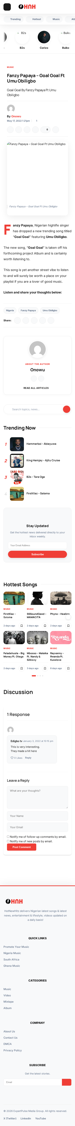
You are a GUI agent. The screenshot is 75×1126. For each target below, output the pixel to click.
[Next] (68, 617)
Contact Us (10, 1037)
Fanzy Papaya (28, 310)
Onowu (16, 116)
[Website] (34, 379)
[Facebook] (10, 129)
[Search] (61, 7)
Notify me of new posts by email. (31, 841)
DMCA (7, 1044)
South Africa (11, 959)
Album (7, 1008)
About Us (9, 1031)
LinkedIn (26, 1118)
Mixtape (8, 1001)
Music (10, 67)
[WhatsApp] (27, 129)
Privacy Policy (12, 1050)
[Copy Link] (35, 129)
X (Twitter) (9, 1118)
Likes (18, 758)
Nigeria (10, 310)
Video (7, 995)
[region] (37, 634)
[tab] (34, 675)
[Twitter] (18, 129)
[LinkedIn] (34, 320)
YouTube (40, 1118)
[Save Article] (55, 129)
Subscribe (37, 554)
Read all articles (36, 388)
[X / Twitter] (25, 320)
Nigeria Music (12, 953)
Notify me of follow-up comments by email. (38, 836)
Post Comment (22, 847)
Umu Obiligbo (50, 310)
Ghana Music (11, 965)
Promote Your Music (16, 946)
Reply (28, 757)
